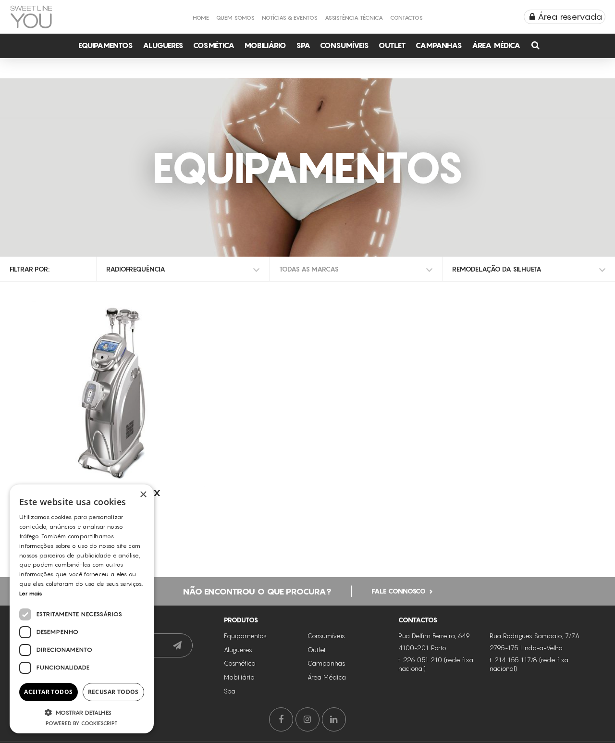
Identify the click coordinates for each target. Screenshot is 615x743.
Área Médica (496, 45)
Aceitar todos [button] (48, 692)
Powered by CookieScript (82, 723)
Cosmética (213, 45)
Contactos (406, 17)
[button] (81, 712)
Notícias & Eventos (290, 17)
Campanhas (439, 45)
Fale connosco (398, 590)
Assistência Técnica (354, 17)
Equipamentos (105, 45)
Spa (303, 45)
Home (201, 17)
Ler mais (30, 593)
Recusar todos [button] (113, 692)
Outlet (392, 45)
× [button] (143, 494)
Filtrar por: (29, 269)
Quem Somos (235, 17)
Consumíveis (344, 45)
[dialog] (82, 608)
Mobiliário (265, 45)
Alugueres (163, 45)
